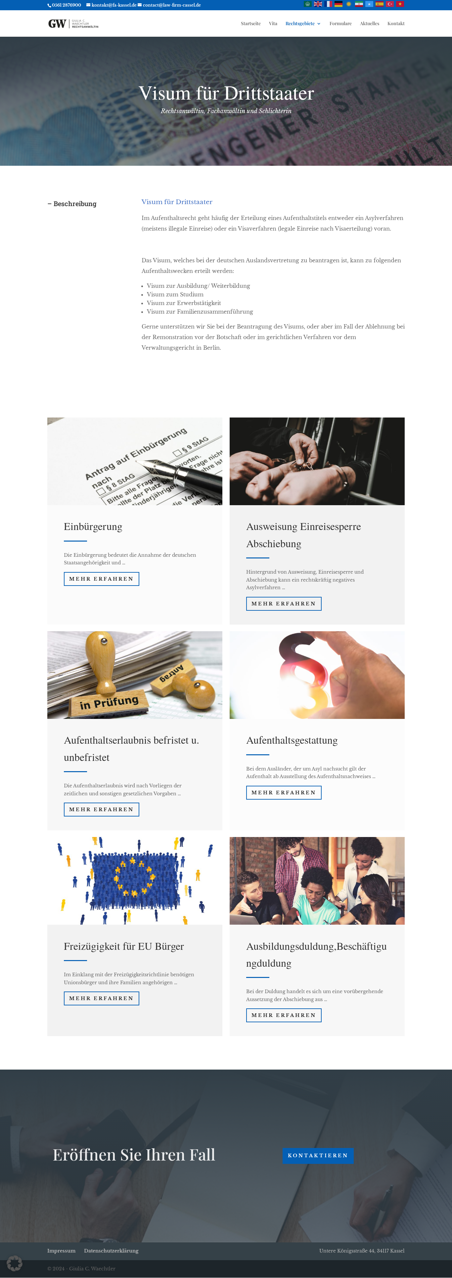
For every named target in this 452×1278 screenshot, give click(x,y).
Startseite (251, 23)
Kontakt (396, 23)
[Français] (328, 3)
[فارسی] (359, 3)
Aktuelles (369, 23)
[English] (318, 3)
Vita (273, 23)
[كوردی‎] (349, 3)
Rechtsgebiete (300, 23)
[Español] (380, 3)
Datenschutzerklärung (111, 1251)
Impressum (61, 1251)
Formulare (341, 23)
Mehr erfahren (101, 579)
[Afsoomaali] (369, 3)
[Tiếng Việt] (400, 3)
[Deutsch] (339, 3)
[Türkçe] (390, 3)
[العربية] (308, 3)
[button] (14, 1263)
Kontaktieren (318, 1156)
